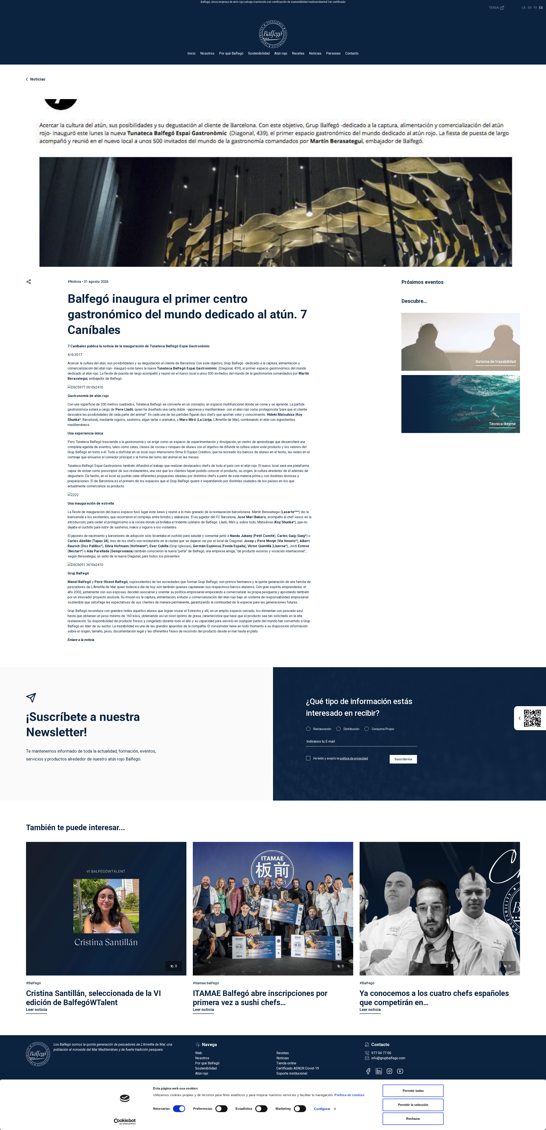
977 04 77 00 (381, 1053)
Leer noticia (36, 1009)
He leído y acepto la (340, 758)
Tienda (494, 7)
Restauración (322, 729)
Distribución (351, 729)
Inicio (191, 53)
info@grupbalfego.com (388, 1058)
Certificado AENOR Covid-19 (297, 1068)
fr (535, 7)
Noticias (315, 53)
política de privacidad (354, 758)
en (529, 7)
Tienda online (286, 1063)
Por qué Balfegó (231, 53)
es (541, 7)
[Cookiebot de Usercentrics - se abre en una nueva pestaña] (125, 1121)
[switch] (221, 1108)
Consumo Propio (383, 729)
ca (524, 7)
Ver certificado (336, 1)
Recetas (298, 53)
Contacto (352, 53)
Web (198, 1053)
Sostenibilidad (259, 53)
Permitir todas (413, 1090)
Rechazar (413, 1118)
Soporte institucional (291, 1073)
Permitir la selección (413, 1105)
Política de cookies (349, 1095)
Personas (333, 53)
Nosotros (207, 53)
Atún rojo (280, 53)
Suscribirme (403, 759)
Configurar (322, 1109)
